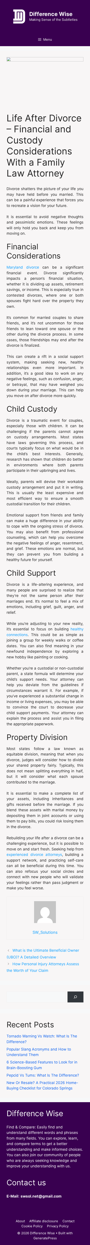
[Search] (75, 997)
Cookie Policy (32, 1226)
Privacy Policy (58, 1226)
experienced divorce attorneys (34, 854)
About (20, 1221)
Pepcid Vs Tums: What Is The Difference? (43, 1075)
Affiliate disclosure (43, 1221)
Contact (68, 1221)
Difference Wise (51, 14)
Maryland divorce (23, 267)
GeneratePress (45, 1238)
